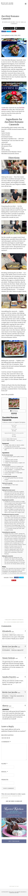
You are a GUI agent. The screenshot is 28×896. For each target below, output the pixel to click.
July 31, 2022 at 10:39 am (8, 633)
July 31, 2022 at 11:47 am (8, 648)
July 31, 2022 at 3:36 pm (8, 660)
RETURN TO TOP (14, 886)
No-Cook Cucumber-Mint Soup (13, 622)
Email (4, 772)
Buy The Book (14, 841)
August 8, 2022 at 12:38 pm (9, 694)
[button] (25, 4)
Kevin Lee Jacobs (7, 6)
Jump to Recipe (9, 28)
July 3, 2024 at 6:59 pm (8, 707)
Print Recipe (20, 28)
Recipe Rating (7, 735)
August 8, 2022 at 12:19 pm (9, 679)
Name (4, 763)
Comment (6, 742)
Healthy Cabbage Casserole (14, 619)
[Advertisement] (14, 603)
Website (4, 779)
